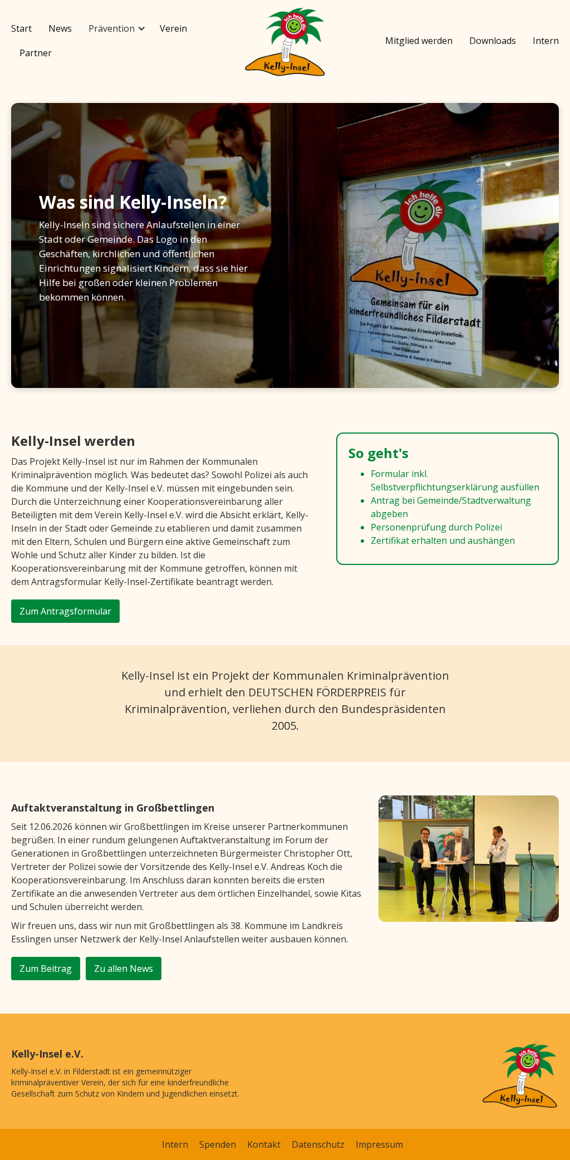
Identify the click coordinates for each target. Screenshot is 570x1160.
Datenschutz (318, 1144)
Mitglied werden (419, 41)
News (60, 28)
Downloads (492, 41)
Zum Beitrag (45, 968)
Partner (35, 53)
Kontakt (264, 1144)
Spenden (217, 1144)
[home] (285, 43)
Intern (546, 41)
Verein (173, 28)
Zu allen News (123, 968)
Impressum (379, 1144)
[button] (115, 28)
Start (21, 28)
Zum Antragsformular (65, 611)
